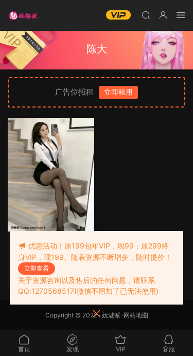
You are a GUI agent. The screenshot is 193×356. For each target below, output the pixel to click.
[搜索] (145, 15)
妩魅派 (111, 315)
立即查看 (36, 268)
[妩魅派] (23, 15)
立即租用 (118, 91)
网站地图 (136, 315)
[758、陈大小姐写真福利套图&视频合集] (51, 175)
